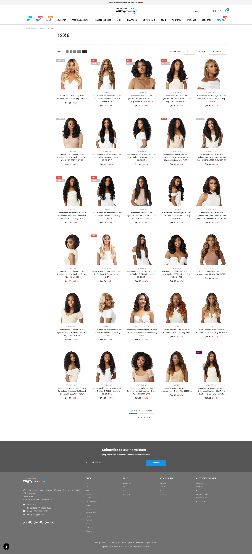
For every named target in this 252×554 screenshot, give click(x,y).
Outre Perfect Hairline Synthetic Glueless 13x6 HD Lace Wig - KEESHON (176, 389)
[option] (126, 2)
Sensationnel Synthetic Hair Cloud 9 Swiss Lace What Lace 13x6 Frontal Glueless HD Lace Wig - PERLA (72, 391)
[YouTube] (47, 522)
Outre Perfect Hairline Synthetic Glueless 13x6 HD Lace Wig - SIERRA (211, 272)
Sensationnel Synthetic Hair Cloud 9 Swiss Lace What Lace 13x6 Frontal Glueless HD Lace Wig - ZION (72, 216)
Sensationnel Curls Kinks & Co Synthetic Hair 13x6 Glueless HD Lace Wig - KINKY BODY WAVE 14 (141, 99)
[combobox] (203, 11)
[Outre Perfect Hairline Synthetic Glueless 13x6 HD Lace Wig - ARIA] (176, 307)
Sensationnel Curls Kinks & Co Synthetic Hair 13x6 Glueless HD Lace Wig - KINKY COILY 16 (141, 391)
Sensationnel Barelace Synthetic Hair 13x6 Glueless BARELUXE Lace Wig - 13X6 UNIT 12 (176, 274)
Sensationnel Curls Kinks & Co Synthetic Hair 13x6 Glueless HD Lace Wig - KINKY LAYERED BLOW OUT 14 (211, 216)
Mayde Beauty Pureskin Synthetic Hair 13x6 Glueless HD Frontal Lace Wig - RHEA (107, 274)
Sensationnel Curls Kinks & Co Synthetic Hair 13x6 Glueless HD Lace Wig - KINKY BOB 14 (71, 332)
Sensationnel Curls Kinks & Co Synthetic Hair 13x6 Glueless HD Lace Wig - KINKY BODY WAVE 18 (71, 157)
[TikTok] (41, 522)
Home (27, 29)
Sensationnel (107, 93)
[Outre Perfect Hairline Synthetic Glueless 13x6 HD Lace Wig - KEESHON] (176, 366)
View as (60, 52)
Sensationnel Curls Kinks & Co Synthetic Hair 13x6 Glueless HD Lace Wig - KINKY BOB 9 (71, 274)
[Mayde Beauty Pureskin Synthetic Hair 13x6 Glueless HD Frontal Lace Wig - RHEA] (106, 249)
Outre (71, 93)
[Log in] (221, 11)
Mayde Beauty (107, 268)
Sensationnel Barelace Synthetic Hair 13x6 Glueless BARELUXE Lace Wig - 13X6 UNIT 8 (176, 216)
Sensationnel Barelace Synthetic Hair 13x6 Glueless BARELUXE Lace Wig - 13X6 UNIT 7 (107, 157)
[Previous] (67, 2)
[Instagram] (30, 522)
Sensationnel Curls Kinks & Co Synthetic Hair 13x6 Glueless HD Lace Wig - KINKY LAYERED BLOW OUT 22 (211, 157)
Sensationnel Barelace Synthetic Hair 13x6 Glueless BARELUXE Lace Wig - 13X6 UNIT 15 (107, 216)
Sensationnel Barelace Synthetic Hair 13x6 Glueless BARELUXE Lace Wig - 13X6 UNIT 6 (107, 391)
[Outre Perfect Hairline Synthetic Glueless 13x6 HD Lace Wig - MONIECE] (211, 307)
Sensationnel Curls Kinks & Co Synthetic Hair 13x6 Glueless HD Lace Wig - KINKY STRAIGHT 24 (141, 216)
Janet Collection (141, 327)
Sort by (203, 52)
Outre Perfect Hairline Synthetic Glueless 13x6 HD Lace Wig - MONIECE (211, 331)
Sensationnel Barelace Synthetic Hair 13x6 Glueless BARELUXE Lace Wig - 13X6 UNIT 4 (107, 99)
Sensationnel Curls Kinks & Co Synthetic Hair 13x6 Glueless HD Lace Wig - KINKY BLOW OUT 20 (176, 99)
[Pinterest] (36, 522)
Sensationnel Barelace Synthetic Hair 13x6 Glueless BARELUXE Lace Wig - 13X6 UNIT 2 (141, 157)
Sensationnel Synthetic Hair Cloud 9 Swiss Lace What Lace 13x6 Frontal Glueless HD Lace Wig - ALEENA (177, 157)
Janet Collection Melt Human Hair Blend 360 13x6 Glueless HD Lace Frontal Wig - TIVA (141, 332)
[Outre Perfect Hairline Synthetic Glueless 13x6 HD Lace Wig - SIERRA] (211, 249)
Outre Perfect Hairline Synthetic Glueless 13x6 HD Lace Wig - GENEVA (72, 97)
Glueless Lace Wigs (39, 29)
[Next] (185, 2)
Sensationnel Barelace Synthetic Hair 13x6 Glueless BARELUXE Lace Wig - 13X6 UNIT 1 (141, 274)
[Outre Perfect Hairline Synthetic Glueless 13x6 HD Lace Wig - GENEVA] (71, 73)
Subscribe (156, 463)
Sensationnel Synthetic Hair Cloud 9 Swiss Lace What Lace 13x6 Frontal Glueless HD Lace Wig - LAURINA (211, 391)
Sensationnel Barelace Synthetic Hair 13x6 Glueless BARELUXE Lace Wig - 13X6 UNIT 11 (107, 332)
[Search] (205, 11)
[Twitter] (52, 522)
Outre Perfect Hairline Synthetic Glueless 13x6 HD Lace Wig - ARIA (176, 331)
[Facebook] (25, 522)
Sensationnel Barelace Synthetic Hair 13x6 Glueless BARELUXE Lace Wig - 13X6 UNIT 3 (211, 99)
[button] (67, 51)
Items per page (174, 52)
